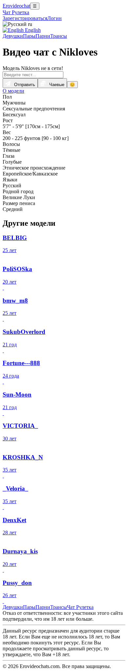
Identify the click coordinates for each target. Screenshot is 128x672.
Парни (42, 36)
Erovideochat (16, 6)
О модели (13, 91)
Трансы (58, 36)
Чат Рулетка (16, 12)
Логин (54, 18)
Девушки (13, 36)
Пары (29, 36)
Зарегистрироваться (25, 18)
